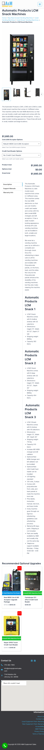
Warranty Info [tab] (8, 192)
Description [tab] (7, 184)
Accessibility (39, 726)
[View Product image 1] (6, 94)
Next (41, 94)
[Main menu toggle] (40, 4)
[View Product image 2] (16, 92)
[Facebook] (35, 661)
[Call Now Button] (5, 745)
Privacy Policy (39, 731)
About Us (40, 716)
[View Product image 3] (27, 92)
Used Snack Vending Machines (27, 20)
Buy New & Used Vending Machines (20, 18)
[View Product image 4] (37, 92)
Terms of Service (38, 734)
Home (4, 18)
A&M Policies (39, 729)
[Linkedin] (32, 661)
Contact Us (40, 719)
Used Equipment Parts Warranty (33, 721)
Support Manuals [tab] (9, 188)
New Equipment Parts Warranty (33, 724)
